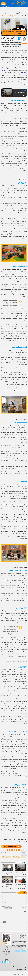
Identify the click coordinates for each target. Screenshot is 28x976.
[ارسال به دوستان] (15, 16)
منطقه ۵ (23, 29)
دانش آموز (9, 857)
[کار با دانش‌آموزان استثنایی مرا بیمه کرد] (20, 867)
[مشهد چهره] (18, 3)
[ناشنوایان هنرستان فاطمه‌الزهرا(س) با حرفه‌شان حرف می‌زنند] (7, 879)
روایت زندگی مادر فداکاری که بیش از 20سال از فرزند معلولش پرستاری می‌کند (21, 886)
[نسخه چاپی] (10, 16)
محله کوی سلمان (16, 29)
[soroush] (12, 850)
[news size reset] (5, 16)
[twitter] (17, 850)
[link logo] (23, 936)
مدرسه (23, 857)
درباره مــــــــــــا (24, 951)
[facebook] (7, 850)
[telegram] (19, 850)
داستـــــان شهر (23, 13)
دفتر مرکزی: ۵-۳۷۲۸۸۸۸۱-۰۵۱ (21, 969)
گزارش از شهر (17, 13)
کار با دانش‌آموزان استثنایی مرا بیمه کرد (19, 94)
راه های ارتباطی (17, 951)
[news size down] (6, 16)
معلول (3, 857)
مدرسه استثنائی (16, 857)
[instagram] (9, 962)
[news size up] (3, 16)
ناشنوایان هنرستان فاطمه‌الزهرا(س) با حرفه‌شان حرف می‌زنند (7, 886)
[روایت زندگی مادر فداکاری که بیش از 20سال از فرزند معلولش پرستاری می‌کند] (20, 879)
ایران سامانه (14, 974)
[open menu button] (3, 3)
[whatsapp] (14, 850)
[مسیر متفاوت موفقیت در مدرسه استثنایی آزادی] (7, 867)
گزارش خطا (3, 852)
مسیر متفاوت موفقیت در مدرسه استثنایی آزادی (8, 873)
